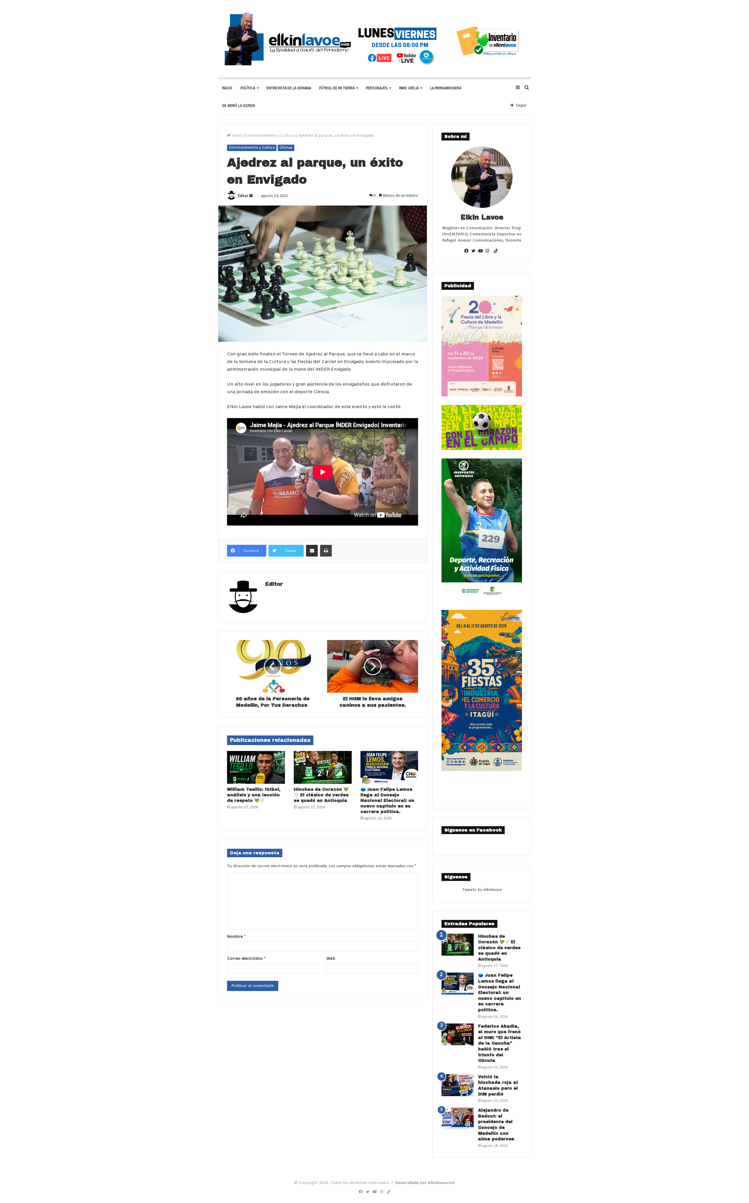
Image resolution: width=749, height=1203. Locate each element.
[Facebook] (467, 251)
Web (331, 958)
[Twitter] (474, 251)
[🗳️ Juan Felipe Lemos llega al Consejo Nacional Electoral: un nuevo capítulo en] (389, 767)
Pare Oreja (409, 88)
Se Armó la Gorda (238, 105)
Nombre (236, 936)
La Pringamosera (445, 88)
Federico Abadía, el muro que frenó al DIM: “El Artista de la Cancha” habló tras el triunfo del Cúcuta (499, 1043)
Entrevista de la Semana (289, 88)
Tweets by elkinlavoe (482, 889)
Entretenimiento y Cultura (270, 135)
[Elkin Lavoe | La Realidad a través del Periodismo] (374, 38)
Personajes (377, 88)
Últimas (286, 148)
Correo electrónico (246, 958)
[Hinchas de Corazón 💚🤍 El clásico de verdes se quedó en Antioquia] (323, 767)
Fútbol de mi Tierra (337, 88)
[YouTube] (481, 251)
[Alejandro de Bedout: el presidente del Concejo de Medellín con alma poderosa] (458, 1119)
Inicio (227, 88)
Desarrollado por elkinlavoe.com (425, 1182)
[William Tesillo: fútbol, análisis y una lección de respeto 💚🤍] (256, 767)
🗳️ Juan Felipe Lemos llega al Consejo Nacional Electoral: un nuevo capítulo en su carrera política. (387, 800)
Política (247, 88)
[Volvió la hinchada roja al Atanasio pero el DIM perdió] (458, 1085)
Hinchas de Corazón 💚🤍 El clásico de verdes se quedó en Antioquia (321, 795)
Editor (243, 196)
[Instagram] (488, 251)
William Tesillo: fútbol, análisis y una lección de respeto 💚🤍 (254, 795)
